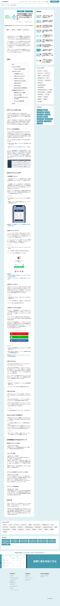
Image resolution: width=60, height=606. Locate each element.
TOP (2, 5)
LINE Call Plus (17, 85)
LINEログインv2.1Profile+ (20, 80)
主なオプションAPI (16, 71)
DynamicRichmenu (13, 586)
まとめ (13, 103)
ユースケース (34, 1)
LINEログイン (10, 310)
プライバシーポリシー (29, 577)
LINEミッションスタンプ (19, 76)
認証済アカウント (22, 147)
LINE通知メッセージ (18, 73)
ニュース (26, 1)
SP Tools (11, 588)
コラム (30, 1)
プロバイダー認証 (17, 95)
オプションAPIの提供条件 (19, 69)
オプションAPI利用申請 (19, 101)
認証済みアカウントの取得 (19, 92)
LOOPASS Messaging (14, 578)
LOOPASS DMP (12, 580)
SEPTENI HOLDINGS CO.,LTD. (44, 576)
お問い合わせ (54, 1)
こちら (23, 124)
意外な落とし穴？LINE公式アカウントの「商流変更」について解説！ (18, 154)
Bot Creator (12, 584)
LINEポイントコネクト (19, 78)
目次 (13, 64)
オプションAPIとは (16, 66)
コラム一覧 (7, 5)
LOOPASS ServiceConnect (13, 582)
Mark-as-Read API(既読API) (20, 88)
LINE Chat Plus (17, 83)
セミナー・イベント (41, 1)
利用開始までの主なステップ (18, 90)
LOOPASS (11, 575)
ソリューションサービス (14, 590)
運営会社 (47, 1)
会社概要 (26, 575)
